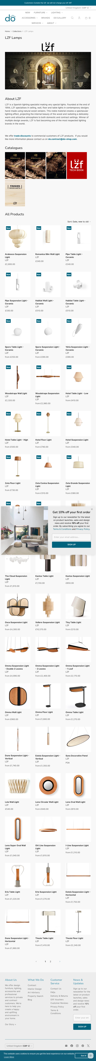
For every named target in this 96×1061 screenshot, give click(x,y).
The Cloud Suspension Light (16, 577)
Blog (30, 999)
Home (7, 31)
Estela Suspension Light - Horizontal (78, 893)
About (50, 23)
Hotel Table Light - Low (77, 393)
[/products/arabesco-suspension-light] (17, 238)
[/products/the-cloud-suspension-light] (17, 560)
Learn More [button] (9, 1057)
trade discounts (22, 136)
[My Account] (79, 18)
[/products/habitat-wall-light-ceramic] (48, 284)
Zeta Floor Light (12, 483)
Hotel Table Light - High (16, 440)
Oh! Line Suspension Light (45, 847)
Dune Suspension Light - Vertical (17, 757)
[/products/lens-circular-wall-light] (48, 786)
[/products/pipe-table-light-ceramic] (78, 238)
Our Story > (10, 1024)
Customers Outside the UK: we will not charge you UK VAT (48, 3)
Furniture (39, 12)
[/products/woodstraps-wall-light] (17, 377)
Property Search (35, 996)
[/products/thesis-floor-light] (78, 922)
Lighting (55, 12)
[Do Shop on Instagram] (77, 1045)
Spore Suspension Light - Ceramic (47, 348)
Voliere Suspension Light (47, 622)
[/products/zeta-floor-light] (17, 467)
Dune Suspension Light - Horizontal (17, 939)
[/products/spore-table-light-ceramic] (17, 331)
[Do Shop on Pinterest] (83, 1045)
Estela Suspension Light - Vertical (47, 757)
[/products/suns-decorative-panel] (78, 739)
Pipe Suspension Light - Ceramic (16, 302)
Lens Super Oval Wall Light (15, 847)
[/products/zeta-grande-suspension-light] (78, 467)
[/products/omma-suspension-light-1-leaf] (78, 649)
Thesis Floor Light (74, 938)
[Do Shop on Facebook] (71, 1045)
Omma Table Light (74, 712)
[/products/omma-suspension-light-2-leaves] (48, 649)
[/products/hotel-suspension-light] (78, 423)
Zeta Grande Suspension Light (78, 484)
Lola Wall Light (12, 802)
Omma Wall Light (13, 712)
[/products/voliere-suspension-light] (48, 606)
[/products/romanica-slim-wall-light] (48, 238)
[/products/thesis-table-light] (48, 922)
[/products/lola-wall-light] (17, 786)
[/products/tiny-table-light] (78, 606)
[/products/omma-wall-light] (17, 696)
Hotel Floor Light (43, 440)
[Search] (72, 18)
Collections (16, 31)
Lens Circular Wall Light (46, 802)
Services (36, 23)
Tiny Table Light (73, 622)
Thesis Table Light (44, 938)
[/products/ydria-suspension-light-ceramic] (78, 331)
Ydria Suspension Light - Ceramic (78, 348)
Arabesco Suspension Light (15, 255)
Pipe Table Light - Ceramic (74, 255)
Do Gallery (60, 18)
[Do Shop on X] (88, 1045)
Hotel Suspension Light (77, 440)
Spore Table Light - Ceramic (14, 348)
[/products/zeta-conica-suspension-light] (48, 467)
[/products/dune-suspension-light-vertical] (17, 739)
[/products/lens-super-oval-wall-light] (17, 829)
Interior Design (35, 989)
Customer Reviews (59, 1003)
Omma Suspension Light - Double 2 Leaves (17, 667)
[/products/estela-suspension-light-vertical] (48, 739)
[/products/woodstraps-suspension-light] (48, 377)
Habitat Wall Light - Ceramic (44, 302)
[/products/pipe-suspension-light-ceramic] (17, 284)
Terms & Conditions (62, 529)
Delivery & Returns (59, 996)
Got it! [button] (83, 1056)
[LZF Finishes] (15, 205)
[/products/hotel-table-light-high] (17, 423)
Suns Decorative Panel (77, 755)
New (27, 12)
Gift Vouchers (57, 999)
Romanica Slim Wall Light (47, 254)
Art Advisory (34, 992)
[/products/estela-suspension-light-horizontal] (78, 875)
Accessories (28, 18)
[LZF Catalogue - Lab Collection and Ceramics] (56, 178)
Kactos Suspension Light (78, 576)
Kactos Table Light (44, 576)
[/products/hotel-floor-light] (48, 423)
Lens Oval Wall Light (75, 802)
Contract (32, 985)
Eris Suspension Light (45, 892)
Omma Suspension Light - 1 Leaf (78, 667)
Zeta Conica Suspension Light (47, 484)
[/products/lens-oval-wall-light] (78, 786)
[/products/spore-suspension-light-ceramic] (48, 331)
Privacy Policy (57, 1006)
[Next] (87, 72)
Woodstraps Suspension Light (47, 395)
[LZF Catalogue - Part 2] (36, 178)
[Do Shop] (10, 18)
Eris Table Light (12, 892)
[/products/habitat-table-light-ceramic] (78, 284)
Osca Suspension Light (16, 622)
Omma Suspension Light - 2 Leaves (47, 667)
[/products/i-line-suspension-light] (78, 829)
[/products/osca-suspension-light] (17, 606)
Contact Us (55, 988)
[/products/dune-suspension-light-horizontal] (17, 922)
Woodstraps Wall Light (16, 393)
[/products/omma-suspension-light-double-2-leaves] (17, 649)
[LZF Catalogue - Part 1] (15, 178)
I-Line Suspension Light (77, 845)
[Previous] (9, 72)
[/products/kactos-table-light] (48, 560)
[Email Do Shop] (66, 1045)
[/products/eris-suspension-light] (48, 875)
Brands (45, 18)
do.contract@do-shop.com (62, 139)
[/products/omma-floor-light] (48, 696)
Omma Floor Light (44, 712)
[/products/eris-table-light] (17, 875)
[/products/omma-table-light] (78, 696)
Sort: (78, 221)
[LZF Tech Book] (77, 178)
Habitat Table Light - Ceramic (75, 302)
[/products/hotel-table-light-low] (78, 377)
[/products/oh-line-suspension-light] (48, 829)
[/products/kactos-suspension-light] (78, 560)
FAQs (52, 992)
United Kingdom (77, 8)
